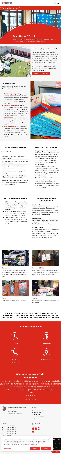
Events (4, 298)
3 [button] (30, 395)
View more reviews (30, 399)
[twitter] (36, 428)
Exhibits (34, 298)
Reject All (35, 448)
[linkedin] (39, 428)
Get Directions (46, 360)
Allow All (46, 448)
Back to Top (56, 452)
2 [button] (28, 395)
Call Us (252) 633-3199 (39, 410)
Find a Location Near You (41, 73)
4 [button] (32, 395)
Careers (57, 448)
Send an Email (37, 412)
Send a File (57, 444)
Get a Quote (56, 439)
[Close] (51, 437)
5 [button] (34, 395)
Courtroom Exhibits (38, 268)
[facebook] (33, 428)
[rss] (33, 431)
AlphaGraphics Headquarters (15, 413)
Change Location (12, 411)
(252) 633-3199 (15, 362)
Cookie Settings (7, 448)
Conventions (6, 268)
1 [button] (26, 395)
